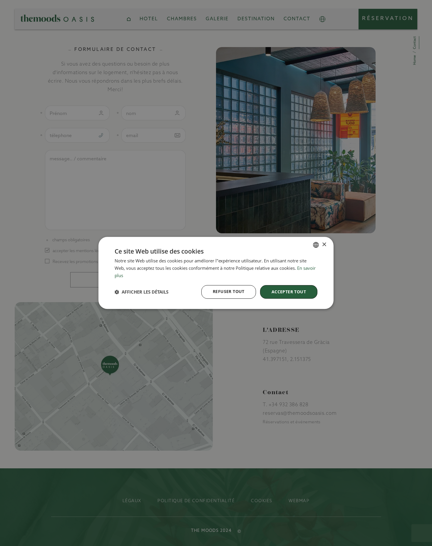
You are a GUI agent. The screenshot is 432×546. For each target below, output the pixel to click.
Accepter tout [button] (289, 291)
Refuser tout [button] (229, 291)
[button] (141, 292)
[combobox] (316, 245)
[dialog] (216, 273)
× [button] (324, 244)
